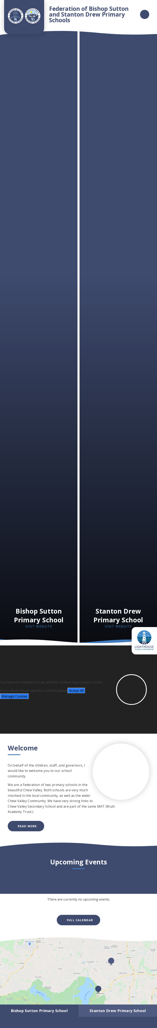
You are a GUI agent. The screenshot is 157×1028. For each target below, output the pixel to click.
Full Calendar (80, 920)
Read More (27, 826)
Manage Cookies (14, 696)
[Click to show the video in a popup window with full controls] (131, 689)
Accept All (76, 690)
